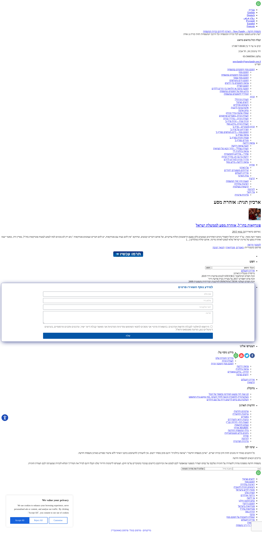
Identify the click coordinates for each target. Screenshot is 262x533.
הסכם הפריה (243, 85)
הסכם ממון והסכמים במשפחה (241, 69)
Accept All (19, 520)
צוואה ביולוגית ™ (241, 151)
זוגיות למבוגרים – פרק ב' (244, 126)
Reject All (38, 520)
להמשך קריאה (254, 244)
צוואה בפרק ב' (242, 135)
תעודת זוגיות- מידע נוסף (238, 124)
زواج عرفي (249, 18)
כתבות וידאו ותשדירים (238, 419)
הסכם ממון (244, 72)
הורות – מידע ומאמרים (238, 371)
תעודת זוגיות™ (242, 99)
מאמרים (240, 247)
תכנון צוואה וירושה (240, 145)
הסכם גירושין (249, 503)
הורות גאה (250, 511)
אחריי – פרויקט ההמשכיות (236, 154)
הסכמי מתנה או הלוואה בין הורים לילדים (230, 88)
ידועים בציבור (242, 102)
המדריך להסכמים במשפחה (236, 94)
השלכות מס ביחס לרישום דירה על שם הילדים (228, 399)
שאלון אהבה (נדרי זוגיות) (237, 113)
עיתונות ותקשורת (241, 414)
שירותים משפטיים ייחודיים (236, 170)
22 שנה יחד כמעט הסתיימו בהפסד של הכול (229, 394)
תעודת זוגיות (227, 361)
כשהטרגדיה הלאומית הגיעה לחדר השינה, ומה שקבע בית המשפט (219, 397)
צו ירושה (251, 498)
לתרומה (251, 189)
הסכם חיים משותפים (239, 80)
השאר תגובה (218, 247)
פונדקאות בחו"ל (247, 509)
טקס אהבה (243, 110)
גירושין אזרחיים (248, 495)
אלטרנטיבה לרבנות (240, 107)
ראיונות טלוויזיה (241, 184)
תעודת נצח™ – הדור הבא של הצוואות (231, 148)
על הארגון (244, 167)
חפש (252, 261)
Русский (250, 21)
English (251, 12)
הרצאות (251, 382)
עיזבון (252, 514)
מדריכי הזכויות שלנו (224, 358)
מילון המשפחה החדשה (238, 430)
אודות (252, 164)
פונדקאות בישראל (246, 506)
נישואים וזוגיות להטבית (244, 487)
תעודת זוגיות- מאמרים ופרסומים (234, 115)
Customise (58, 520)
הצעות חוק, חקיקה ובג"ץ (237, 422)
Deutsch (251, 15)
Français (251, 26)
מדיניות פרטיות (242, 194)
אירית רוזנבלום (242, 173)
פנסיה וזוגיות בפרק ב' (239, 137)
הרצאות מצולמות (241, 186)
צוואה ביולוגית (242, 369)
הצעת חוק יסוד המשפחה (237, 181)
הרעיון (252, 178)
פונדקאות (230, 247)
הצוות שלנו (250, 492)
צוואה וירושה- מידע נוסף (237, 162)
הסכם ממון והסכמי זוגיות (222, 363)
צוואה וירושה (249, 143)
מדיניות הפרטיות (241, 441)
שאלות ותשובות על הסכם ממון (240, 517)
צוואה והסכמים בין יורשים (237, 83)
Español (251, 23)
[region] (39, 511)
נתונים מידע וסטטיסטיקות (237, 433)
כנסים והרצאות (242, 425)
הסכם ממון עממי (241, 77)
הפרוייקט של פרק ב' (239, 129)
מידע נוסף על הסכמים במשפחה (234, 91)
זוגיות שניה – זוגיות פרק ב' (237, 121)
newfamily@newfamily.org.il (247, 61)
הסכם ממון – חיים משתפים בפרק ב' (232, 132)
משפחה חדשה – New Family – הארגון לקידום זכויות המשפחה (232, 31)
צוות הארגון (243, 175)
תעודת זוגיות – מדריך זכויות (236, 118)
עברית (252, 9)
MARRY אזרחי (241, 427)
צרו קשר (251, 192)
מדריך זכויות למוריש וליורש (236, 159)
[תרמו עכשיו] (128, 256)
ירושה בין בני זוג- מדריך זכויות (235, 156)
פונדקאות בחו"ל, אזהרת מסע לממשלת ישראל (228, 225)
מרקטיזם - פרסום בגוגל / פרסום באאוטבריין (131, 530)
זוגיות (252, 96)
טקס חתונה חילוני (247, 500)
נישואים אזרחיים (241, 105)
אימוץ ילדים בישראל (245, 489)
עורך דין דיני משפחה (245, 525)
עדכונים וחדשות (241, 411)
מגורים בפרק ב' (242, 140)
